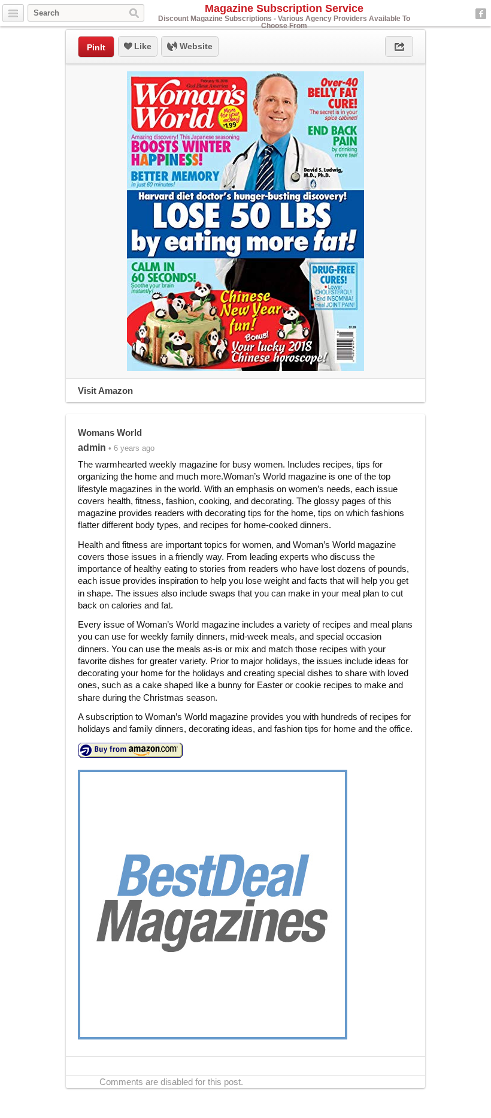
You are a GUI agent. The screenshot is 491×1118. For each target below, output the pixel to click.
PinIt (96, 47)
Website (195, 46)
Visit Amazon (105, 390)
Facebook (481, 14)
